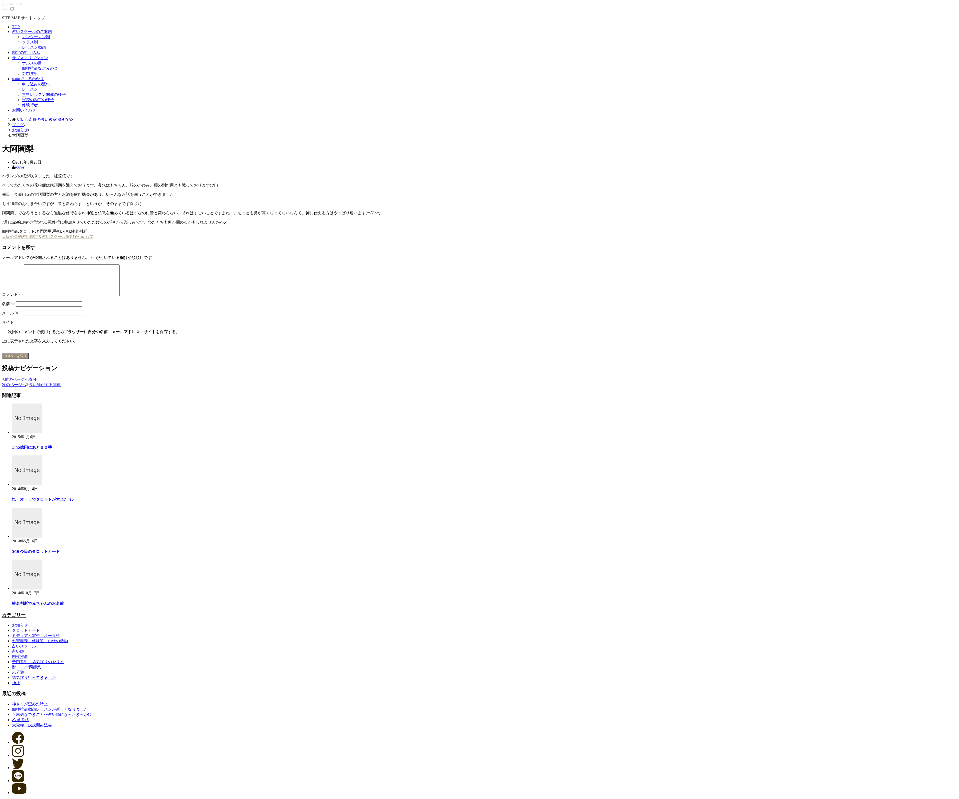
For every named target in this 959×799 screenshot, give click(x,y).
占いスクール (24, 646)
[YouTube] (19, 793)
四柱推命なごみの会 (40, 68)
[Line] (18, 781)
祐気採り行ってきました (34, 677)
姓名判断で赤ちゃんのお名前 (38, 603)
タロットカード (26, 630)
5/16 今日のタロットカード (36, 551)
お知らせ (20, 625)
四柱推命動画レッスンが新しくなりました (50, 709)
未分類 (18, 672)
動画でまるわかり (28, 79)
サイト (8, 322)
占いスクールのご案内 (32, 31)
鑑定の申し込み (26, 52)
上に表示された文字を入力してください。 (40, 341)
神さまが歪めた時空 (30, 704)
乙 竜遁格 (20, 720)
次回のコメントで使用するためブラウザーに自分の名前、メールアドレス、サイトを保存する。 (94, 332)
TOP (16, 27)
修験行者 (30, 105)
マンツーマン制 (36, 37)
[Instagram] (18, 755)
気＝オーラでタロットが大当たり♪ (43, 499)
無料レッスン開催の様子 (44, 94)
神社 (16, 683)
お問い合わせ (24, 110)
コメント (12, 294)
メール (10, 313)
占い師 (18, 651)
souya (19, 167)
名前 (8, 304)
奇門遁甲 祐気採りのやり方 (38, 662)
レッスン (30, 89)
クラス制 (30, 42)
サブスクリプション (30, 58)
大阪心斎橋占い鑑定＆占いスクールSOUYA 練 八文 (47, 236)
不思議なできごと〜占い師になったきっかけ (52, 714)
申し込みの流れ (36, 84)
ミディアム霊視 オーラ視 (36, 635)
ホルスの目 (32, 63)
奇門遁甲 (30, 73)
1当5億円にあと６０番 (32, 447)
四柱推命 (20, 656)
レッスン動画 (34, 47)
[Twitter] (18, 768)
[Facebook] (18, 742)
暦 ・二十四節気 (26, 667)
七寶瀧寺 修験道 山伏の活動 (40, 641)
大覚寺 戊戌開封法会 (32, 725)
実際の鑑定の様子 (38, 100)
